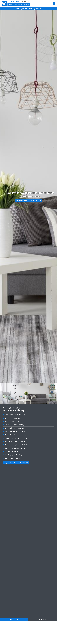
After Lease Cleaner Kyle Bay (15, 415)
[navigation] (54, 3)
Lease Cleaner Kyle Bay (13, 458)
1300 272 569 (24, 463)
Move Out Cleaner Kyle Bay (14, 425)
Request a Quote (21, 200)
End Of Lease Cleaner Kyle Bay (15, 448)
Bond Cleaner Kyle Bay (13, 421)
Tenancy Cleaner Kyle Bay (14, 452)
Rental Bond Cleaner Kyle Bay (15, 435)
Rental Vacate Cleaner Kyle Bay (16, 431)
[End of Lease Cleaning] (16, 5)
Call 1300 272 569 (36, 200)
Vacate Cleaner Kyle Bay (13, 455)
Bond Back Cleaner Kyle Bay (15, 441)
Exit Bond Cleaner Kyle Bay (14, 428)
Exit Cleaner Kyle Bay (12, 418)
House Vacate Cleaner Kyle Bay (16, 438)
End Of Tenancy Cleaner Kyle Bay (17, 445)
